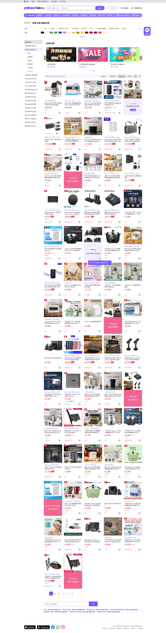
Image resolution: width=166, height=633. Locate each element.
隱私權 (133, 628)
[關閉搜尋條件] (58, 8)
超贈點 (137, 15)
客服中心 (104, 628)
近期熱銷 (129, 76)
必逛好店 (93, 15)
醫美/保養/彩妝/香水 (30, 93)
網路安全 (126, 628)
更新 (140, 626)
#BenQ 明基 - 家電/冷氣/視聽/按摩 (73, 610)
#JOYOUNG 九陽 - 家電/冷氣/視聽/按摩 (82, 612)
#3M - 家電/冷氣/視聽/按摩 (52, 610)
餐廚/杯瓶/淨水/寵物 (30, 111)
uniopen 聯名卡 (124, 15)
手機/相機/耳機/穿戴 (30, 46)
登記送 (48, 15)
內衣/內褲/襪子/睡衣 (30, 86)
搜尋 (93, 604)
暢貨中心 (57, 15)
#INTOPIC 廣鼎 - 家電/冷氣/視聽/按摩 (56, 612)
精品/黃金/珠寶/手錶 (30, 79)
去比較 (133, 110)
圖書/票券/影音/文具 (30, 126)
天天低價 (75, 15)
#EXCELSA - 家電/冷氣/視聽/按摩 (97, 610)
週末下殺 (102, 15)
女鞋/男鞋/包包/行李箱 (31, 89)
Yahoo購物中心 (34, 8)
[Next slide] (61, 89)
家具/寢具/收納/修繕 (30, 115)
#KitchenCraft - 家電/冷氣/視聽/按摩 (108, 612)
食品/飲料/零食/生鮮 (30, 100)
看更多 (109, 15)
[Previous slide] (45, 89)
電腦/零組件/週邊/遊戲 (31, 75)
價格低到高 (113, 76)
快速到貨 (66, 15)
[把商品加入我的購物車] (59, 113)
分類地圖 (139, 628)
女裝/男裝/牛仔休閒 (30, 82)
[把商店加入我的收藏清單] (100, 259)
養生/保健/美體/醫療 (30, 104)
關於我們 (112, 628)
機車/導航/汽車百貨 (30, 122)
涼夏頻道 (84, 15)
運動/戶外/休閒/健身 (30, 119)
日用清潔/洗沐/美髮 (30, 97)
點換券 (39, 15)
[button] (45, 57)
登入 (112, 8)
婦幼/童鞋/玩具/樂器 (30, 108)
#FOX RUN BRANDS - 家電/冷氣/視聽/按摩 (124, 610)
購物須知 (119, 628)
